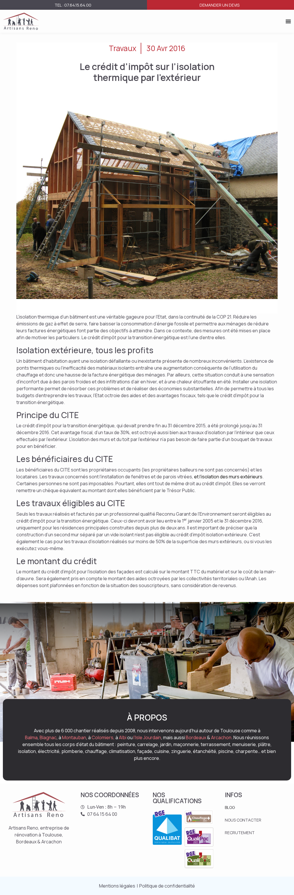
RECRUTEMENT (240, 832)
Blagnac (48, 737)
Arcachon (221, 737)
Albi (122, 737)
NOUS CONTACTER (243, 820)
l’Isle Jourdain (147, 737)
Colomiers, (103, 737)
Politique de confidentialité (167, 886)
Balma (31, 737)
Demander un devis (219, 5)
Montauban (74, 737)
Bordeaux (196, 737)
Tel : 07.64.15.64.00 (73, 5)
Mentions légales (117, 886)
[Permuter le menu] (288, 21)
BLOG (230, 807)
